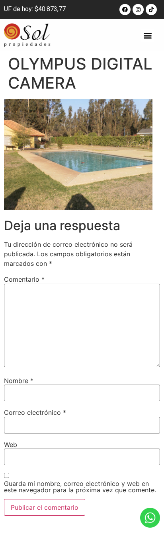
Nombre (18, 380)
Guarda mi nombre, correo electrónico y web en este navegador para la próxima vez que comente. (80, 486)
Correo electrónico (35, 412)
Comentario (24, 279)
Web (10, 444)
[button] (147, 35)
